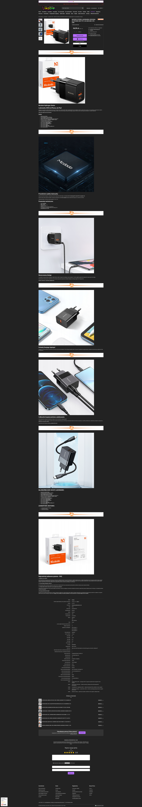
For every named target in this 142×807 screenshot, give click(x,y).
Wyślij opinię (71, 773)
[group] (56, 31)
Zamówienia (41, 786)
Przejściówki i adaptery (54, 13)
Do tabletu (50, 11)
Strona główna (41, 16)
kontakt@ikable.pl (47, 802)
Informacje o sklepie (75, 788)
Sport (72, 13)
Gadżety (84, 11)
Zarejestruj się (57, 788)
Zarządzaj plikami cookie (76, 798)
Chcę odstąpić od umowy (43, 793)
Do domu (80, 11)
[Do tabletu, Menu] (52, 11)
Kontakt (40, 796)
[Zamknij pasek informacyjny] (102, 4)
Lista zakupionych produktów (60, 793)
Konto (56, 786)
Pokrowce (41, 13)
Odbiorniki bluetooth (95, 13)
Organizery (98, 11)
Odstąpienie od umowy (76, 796)
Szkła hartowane (81, 13)
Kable (88, 11)
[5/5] (73, 752)
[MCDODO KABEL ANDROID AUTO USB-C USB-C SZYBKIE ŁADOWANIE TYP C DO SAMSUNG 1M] (40, 700)
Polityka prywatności (76, 795)
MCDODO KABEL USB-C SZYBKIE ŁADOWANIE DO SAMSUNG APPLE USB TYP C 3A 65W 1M (56, 718)
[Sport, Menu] (73, 13)
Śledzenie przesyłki (42, 790)
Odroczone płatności (93, 34)
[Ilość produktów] (75, 32)
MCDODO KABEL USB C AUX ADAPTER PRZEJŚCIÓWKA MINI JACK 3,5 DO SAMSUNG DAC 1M (56, 703)
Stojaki (75, 13)
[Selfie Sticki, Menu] (65, 13)
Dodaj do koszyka (80, 35)
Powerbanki (46, 13)
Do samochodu (61, 11)
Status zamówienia (42, 788)
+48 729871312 (41, 802)
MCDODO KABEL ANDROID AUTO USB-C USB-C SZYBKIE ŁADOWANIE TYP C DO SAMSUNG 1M (56, 700)
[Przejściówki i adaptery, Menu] (59, 13)
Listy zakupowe (58, 791)
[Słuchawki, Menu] (70, 13)
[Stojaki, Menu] (77, 13)
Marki (40, 11)
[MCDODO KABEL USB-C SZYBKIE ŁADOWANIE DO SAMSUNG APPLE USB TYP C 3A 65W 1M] (40, 718)
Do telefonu (44, 11)
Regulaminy (75, 786)
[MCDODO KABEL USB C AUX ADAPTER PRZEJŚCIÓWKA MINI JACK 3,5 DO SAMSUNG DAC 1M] (40, 703)
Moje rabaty (57, 796)
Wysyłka (73, 790)
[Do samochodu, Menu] (64, 11)
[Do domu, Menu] (82, 11)
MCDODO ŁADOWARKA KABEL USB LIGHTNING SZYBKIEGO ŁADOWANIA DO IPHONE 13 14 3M (56, 725)
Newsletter (57, 798)
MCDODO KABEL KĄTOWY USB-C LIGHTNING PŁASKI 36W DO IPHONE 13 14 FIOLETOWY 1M (56, 721)
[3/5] (69, 752)
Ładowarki (93, 11)
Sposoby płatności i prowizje (77, 791)
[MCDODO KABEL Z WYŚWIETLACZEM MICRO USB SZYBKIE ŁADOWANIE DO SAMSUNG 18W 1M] (40, 711)
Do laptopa (55, 11)
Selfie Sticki (62, 13)
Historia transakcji (58, 795)
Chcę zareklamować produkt (43, 791)
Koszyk (56, 790)
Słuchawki (68, 13)
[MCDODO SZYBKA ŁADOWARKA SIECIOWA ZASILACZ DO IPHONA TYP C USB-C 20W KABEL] (40, 707)
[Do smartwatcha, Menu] (72, 11)
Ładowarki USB (50, 16)
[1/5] (65, 752)
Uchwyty (87, 13)
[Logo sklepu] (49, 8)
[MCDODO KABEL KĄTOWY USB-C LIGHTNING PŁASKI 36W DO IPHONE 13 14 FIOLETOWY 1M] (40, 721)
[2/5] (67, 752)
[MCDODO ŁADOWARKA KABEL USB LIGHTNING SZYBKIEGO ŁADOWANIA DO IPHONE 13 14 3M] (40, 725)
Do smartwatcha (68, 11)
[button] (45, 31)
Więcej (78, 601)
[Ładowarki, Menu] (95, 11)
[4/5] (71, 752)
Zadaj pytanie (82, 732)
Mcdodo (73, 599)
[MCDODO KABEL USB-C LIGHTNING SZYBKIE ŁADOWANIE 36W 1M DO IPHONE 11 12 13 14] (40, 714)
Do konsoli (75, 11)
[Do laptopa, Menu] (57, 11)
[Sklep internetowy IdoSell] (99, 805)
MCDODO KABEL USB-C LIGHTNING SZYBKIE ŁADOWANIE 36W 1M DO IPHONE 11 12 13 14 (56, 714)
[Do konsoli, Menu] (77, 11)
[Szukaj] (82, 8)
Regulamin (74, 793)
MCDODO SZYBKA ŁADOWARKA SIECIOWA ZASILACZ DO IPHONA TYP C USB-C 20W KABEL (56, 707)
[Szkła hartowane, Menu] (85, 13)
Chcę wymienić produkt (43, 795)
